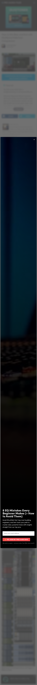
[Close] (34, 139)
